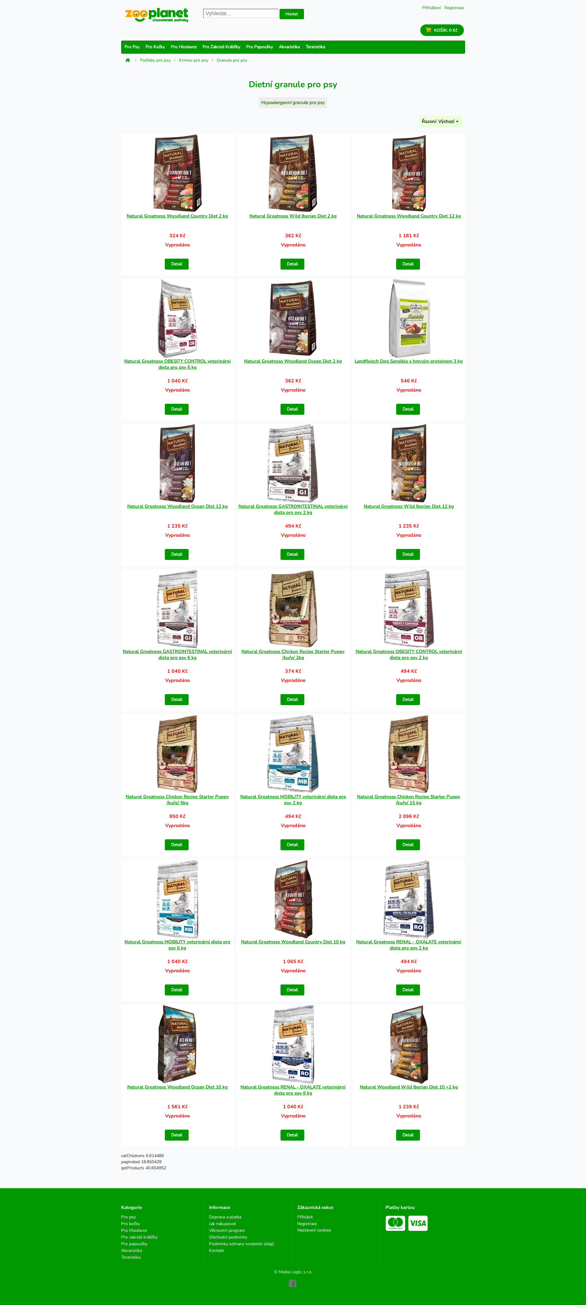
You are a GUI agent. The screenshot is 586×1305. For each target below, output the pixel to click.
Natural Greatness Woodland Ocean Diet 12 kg (177, 506)
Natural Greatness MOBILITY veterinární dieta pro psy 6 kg (177, 945)
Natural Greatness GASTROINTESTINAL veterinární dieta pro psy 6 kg (177, 654)
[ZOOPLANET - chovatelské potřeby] (156, 15)
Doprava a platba (225, 1217)
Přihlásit (305, 1217)
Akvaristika (289, 47)
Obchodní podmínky (228, 1237)
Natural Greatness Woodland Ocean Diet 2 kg (293, 361)
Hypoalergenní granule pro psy (293, 102)
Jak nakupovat (222, 1224)
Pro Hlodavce (184, 47)
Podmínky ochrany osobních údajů (241, 1244)
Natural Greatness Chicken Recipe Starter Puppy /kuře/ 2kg (293, 654)
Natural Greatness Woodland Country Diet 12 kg (409, 216)
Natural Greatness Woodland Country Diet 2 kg (177, 216)
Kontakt (216, 1250)
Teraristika (315, 47)
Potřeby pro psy (155, 60)
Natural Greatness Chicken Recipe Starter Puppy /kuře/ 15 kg (408, 800)
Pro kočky (155, 47)
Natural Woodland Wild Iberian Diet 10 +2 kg (409, 1087)
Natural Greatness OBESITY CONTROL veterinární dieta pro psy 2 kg (409, 654)
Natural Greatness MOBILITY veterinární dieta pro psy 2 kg (293, 800)
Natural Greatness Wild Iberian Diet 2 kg (293, 216)
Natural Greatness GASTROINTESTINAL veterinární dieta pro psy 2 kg (293, 509)
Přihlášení (431, 8)
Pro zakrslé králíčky (221, 47)
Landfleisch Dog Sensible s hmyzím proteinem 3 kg (409, 361)
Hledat (291, 14)
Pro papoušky (259, 47)
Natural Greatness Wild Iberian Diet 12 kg (409, 506)
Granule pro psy (232, 60)
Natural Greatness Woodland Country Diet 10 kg (293, 942)
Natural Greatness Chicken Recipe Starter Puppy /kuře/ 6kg (177, 800)
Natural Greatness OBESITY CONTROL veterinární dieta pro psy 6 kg (177, 364)
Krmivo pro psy (193, 60)
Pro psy (132, 47)
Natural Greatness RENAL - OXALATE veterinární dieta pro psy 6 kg (293, 1090)
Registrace (454, 8)
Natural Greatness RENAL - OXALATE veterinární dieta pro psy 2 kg (408, 945)
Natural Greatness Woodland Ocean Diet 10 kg (177, 1087)
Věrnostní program (227, 1230)
